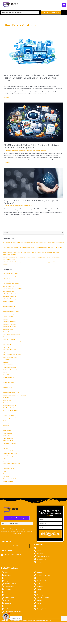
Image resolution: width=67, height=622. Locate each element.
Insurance (5, 413)
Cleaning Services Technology (11, 334)
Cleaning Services (8, 331)
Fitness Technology (8, 382)
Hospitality (6, 402)
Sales (4, 458)
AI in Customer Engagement (11, 283)
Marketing (6, 425)
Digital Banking (7, 344)
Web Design (6, 476)
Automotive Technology (10, 298)
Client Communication (9, 336)
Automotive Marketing (9, 296)
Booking (5, 303)
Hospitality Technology (9, 405)
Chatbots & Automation (9, 321)
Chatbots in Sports (8, 329)
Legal (4, 420)
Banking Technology (8, 301)
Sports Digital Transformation (11, 461)
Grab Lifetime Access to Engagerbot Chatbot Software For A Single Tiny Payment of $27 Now (50, 534)
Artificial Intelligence (8, 286)
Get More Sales (7, 390)
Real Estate (7, 83)
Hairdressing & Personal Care (11, 392)
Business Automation (9, 309)
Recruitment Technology (10, 453)
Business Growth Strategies (11, 311)
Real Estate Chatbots (17, 83)
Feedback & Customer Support (11, 369)
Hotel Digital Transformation (11, 407)
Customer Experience (9, 339)
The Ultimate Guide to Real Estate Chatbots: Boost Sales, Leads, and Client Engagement (31, 146)
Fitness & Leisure (8, 380)
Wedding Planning (8, 481)
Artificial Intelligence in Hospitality (12, 288)
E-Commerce (6, 359)
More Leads (6, 435)
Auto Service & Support (9, 291)
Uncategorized (35, 150)
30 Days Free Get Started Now (12, 537)
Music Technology (8, 438)
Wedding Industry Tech (9, 478)
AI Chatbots (7, 150)
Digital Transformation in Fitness (12, 354)
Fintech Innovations (8, 377)
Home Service (7, 400)
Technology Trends (8, 468)
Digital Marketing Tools (9, 349)
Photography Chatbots (9, 443)
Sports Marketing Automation (11, 463)
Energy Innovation (8, 364)
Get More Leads (7, 387)
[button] (60, 5)
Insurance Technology (9, 415)
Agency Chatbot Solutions (10, 273)
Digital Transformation (9, 352)
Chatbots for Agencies (9, 324)
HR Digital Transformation (10, 410)
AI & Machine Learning (9, 276)
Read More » (7, 97)
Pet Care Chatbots (8, 440)
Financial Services (8, 374)
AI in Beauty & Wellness (9, 281)
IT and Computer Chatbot (10, 418)
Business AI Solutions (9, 306)
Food (4, 385)
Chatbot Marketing (8, 314)
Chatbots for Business (9, 326)
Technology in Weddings (10, 466)
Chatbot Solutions (8, 316)
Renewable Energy (8, 456)
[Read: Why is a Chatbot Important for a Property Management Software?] (33, 182)
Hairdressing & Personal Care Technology (14, 395)
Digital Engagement (8, 347)
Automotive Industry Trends (11, 293)
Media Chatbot (7, 430)
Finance (5, 372)
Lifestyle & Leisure (8, 423)
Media (4, 428)
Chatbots (6, 205)
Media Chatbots (7, 433)
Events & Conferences (9, 367)
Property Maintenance (16, 205)
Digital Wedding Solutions (10, 357)
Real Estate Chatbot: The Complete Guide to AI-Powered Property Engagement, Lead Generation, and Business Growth (31, 78)
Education (5, 362)
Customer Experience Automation (12, 342)
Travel (4, 471)
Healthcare (6, 397)
